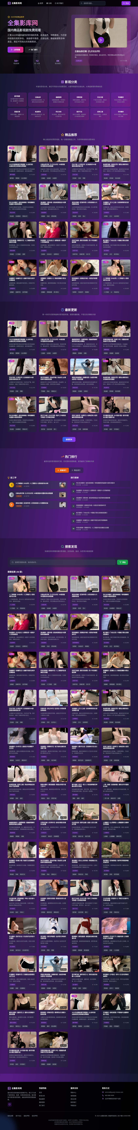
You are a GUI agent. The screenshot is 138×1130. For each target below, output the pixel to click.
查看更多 (69, 439)
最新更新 (42, 1102)
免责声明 (34, 1116)
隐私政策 (10, 1116)
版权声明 (26, 1116)
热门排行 (42, 1105)
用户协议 (18, 1116)
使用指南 (73, 1096)
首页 (40, 1092)
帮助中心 (73, 1092)
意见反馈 (73, 1099)
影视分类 (42, 1096)
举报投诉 (73, 1105)
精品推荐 (42, 1099)
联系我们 (73, 1102)
